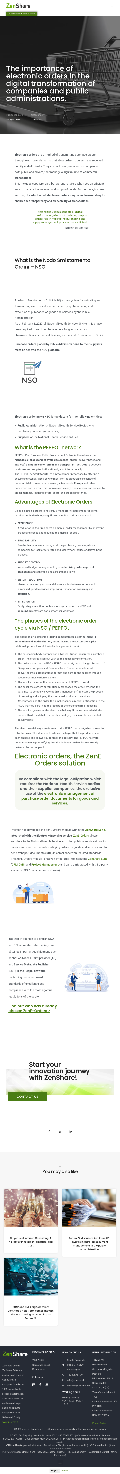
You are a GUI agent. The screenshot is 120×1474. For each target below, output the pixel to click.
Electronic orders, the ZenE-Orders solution (60, 759)
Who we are (38, 1359)
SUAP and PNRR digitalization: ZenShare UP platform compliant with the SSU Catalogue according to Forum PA (31, 1312)
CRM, (15, 864)
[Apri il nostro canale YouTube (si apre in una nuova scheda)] (46, 1384)
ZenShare (36, 119)
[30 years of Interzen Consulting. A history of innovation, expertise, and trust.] (31, 1207)
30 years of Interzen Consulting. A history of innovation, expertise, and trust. (31, 1241)
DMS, (22, 864)
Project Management (45, 864)
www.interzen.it (10, 1422)
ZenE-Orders (81, 835)
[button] (21, 14)
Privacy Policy (99, 1423)
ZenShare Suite (98, 858)
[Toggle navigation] (112, 6)
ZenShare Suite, (95, 829)
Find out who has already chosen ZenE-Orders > (32, 1008)
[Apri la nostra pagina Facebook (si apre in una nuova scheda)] (40, 1384)
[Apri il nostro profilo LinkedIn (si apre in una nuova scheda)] (33, 1384)
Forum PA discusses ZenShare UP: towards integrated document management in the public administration (89, 1243)
